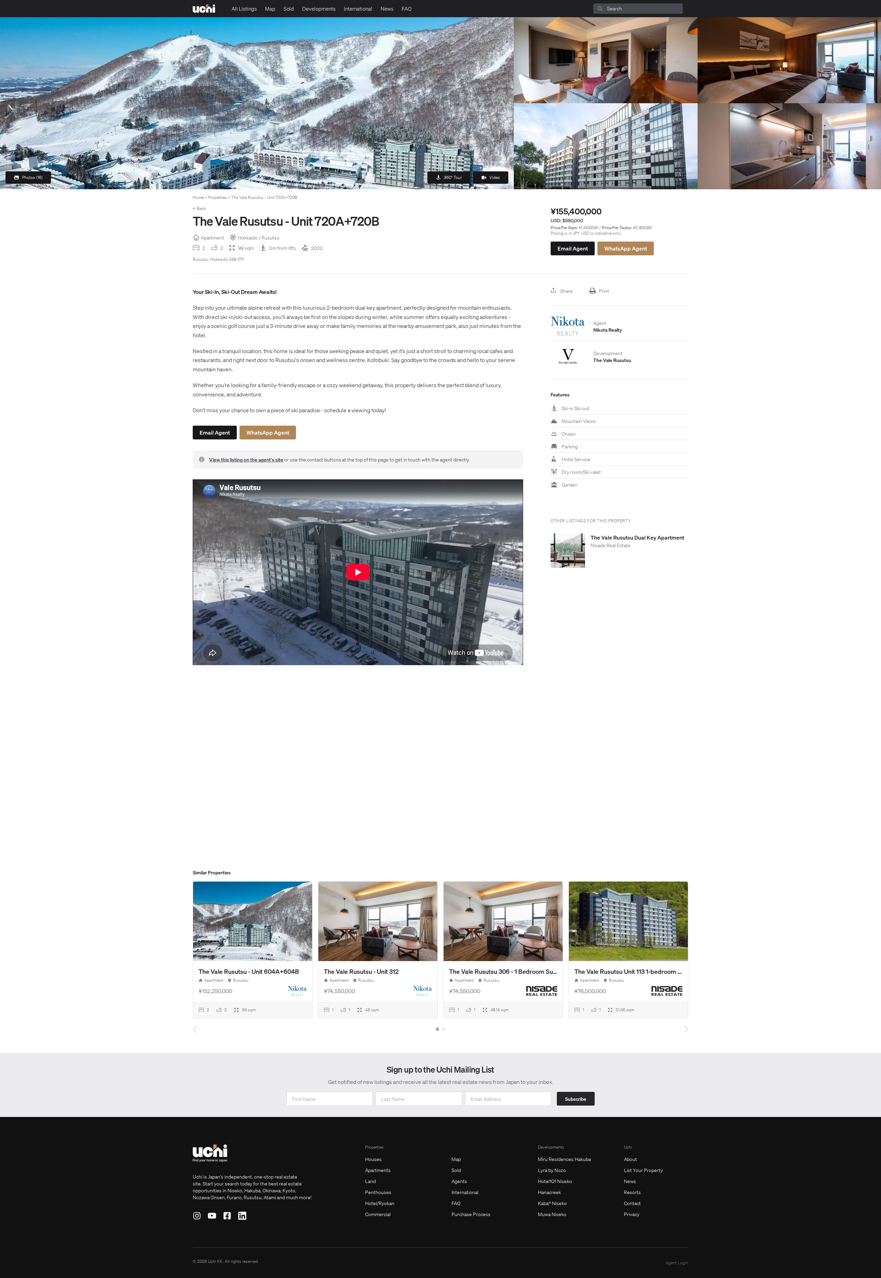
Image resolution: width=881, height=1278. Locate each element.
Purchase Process (471, 1214)
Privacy (631, 1214)
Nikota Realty (607, 330)
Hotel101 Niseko (555, 1181)
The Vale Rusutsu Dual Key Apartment (637, 537)
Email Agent (573, 248)
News (387, 8)
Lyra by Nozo (552, 1170)
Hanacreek (549, 1192)
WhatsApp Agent (625, 248)
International (358, 8)
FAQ (407, 8)
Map (270, 8)
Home (198, 197)
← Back (199, 208)
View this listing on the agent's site (246, 459)
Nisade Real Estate (610, 545)
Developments (319, 8)
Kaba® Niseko (552, 1203)
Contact (632, 1203)
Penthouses (378, 1192)
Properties (217, 197)
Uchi (628, 1147)
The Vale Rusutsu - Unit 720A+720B (264, 197)
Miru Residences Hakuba (564, 1159)
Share (566, 291)
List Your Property (643, 1170)
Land (370, 1181)
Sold (289, 8)
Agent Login (677, 1262)
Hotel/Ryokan (379, 1203)
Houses (373, 1159)
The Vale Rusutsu (612, 360)
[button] (437, 1029)
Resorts (632, 1192)
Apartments (378, 1170)
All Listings (244, 8)
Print (604, 291)
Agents (459, 1181)
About (630, 1159)
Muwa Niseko (552, 1214)
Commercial (378, 1214)
